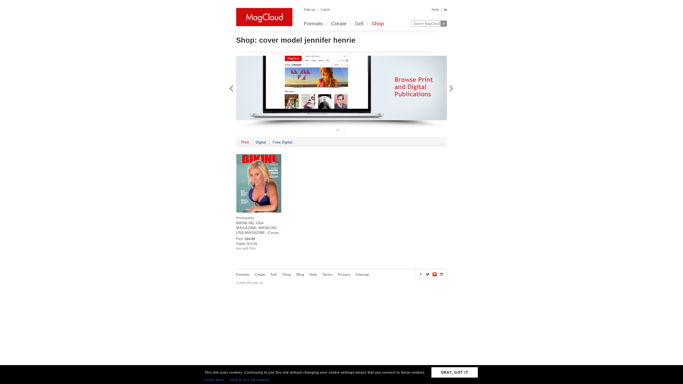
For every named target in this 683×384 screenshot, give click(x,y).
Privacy (344, 275)
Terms (327, 275)
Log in (325, 9)
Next (451, 89)
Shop (378, 23)
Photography (245, 217)
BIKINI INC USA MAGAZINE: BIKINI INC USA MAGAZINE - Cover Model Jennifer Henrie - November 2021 (257, 232)
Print (245, 142)
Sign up (309, 9)
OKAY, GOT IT (454, 372)
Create (339, 23)
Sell (359, 23)
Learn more (214, 380)
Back (231, 89)
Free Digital (282, 142)
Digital (261, 142)
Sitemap (362, 275)
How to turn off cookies (250, 380)
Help (435, 9)
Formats (313, 23)
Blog (300, 275)
